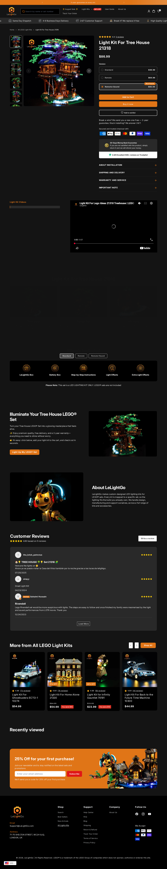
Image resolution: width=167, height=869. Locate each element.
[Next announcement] (124, 2)
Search (61, 812)
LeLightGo (28, 858)
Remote (81, 356)
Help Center (88, 812)
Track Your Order (91, 834)
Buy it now (128, 104)
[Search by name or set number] (23, 11)
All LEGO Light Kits (25, 30)
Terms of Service (91, 838)
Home (12, 30)
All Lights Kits (63, 825)
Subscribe (74, 774)
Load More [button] (83, 624)
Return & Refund (90, 830)
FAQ (85, 817)
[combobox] (40, 11)
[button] (91, 9)
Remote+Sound (98, 356)
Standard (66, 356)
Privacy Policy (89, 843)
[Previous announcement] (42, 2)
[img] (146, 555)
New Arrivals (63, 821)
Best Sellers (62, 817)
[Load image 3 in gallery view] (16, 69)
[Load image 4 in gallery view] (16, 83)
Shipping (87, 825)
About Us (113, 812)
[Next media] (89, 70)
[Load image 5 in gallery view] (16, 96)
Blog (85, 821)
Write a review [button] (147, 538)
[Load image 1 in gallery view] (16, 41)
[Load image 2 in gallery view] (16, 55)
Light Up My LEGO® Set (24, 452)
